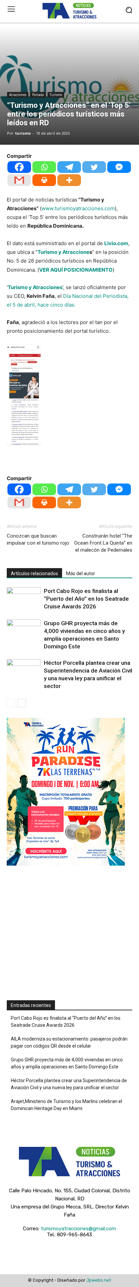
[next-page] (22, 703)
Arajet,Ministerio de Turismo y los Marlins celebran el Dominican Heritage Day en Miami (66, 1105)
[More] (69, 180)
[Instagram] (60, 1251)
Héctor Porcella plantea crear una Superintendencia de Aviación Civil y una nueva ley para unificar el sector (69, 1084)
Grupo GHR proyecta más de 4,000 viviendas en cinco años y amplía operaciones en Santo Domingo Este (67, 1063)
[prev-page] (11, 703)
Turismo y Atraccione (63, 252)
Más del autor (80, 573)
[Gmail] (19, 180)
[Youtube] (96, 1251)
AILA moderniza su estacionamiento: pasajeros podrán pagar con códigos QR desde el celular (69, 1042)
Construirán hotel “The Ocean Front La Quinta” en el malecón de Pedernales (103, 543)
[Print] (44, 180)
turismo (23, 133)
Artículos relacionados (34, 573)
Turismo (56, 94)
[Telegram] (69, 167)
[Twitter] (94, 167)
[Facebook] (19, 167)
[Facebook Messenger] (119, 167)
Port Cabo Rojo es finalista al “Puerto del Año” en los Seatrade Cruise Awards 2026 (86, 599)
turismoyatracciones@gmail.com (78, 1229)
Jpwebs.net (98, 1280)
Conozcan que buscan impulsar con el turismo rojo (38, 539)
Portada (38, 94)
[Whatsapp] (44, 167)
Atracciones (17, 94)
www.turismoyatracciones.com (78, 208)
